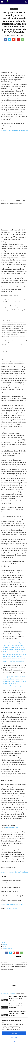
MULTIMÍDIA (4, 938)
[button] (26, 2)
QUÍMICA (4, 942)
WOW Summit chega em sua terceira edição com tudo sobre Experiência (21, 966)
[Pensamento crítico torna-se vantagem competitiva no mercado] (5, 1013)
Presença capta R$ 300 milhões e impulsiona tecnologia (16, 1005)
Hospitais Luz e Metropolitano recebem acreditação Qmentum (18, 998)
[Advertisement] (14, 57)
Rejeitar (14, 1041)
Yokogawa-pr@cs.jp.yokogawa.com (12, 904)
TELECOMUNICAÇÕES (7, 948)
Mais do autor (20, 993)
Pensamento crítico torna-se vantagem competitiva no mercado (17, 1013)
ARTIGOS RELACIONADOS (8, 993)
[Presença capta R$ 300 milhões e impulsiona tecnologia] (5, 1006)
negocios (4, 940)
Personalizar (14, 1037)
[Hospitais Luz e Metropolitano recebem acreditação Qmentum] (5, 998)
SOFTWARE (4, 944)
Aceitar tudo (14, 1033)
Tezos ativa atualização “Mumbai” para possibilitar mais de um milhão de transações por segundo (7, 967)
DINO (8, 35)
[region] (14, 1031)
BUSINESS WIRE (11, 908)
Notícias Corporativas (14, 8)
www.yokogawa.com (11, 827)
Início (2, 5)
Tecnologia (4, 946)
